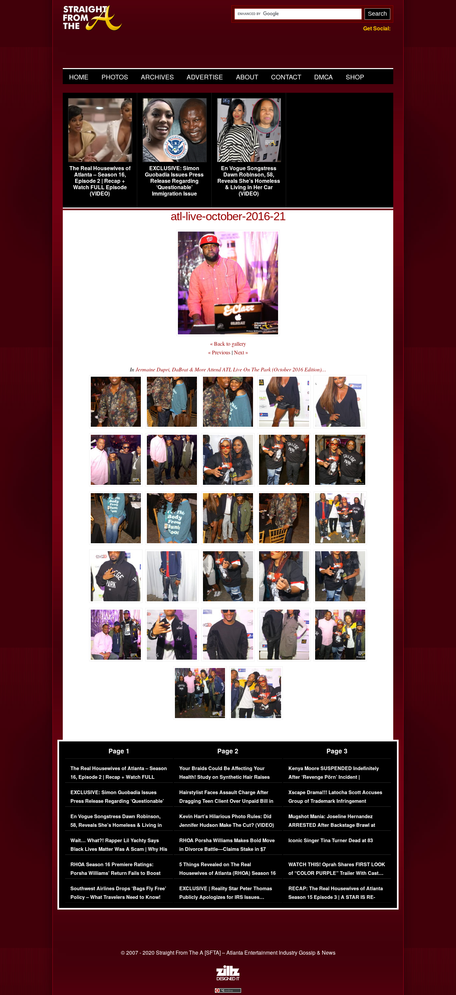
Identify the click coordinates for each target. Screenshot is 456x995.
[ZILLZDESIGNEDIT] (228, 979)
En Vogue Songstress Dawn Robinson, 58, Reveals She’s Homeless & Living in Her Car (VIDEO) (248, 181)
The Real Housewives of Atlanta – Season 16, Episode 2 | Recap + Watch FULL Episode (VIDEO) (100, 181)
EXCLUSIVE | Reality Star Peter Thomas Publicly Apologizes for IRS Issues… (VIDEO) (225, 897)
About (247, 76)
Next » (241, 352)
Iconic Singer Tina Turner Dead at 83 (330, 840)
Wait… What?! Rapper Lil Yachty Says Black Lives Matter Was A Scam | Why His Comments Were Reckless (118, 849)
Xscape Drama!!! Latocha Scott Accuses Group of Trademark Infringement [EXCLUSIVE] (335, 801)
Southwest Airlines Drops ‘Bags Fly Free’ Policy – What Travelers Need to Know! (118, 893)
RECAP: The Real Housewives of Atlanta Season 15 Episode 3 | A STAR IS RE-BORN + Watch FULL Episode (335, 897)
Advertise (205, 76)
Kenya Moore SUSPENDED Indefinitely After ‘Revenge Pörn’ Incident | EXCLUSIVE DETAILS (333, 777)
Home (78, 76)
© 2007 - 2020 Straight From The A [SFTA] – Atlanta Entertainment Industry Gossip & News (228, 952)
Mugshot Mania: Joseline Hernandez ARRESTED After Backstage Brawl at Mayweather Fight (331, 825)
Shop (355, 76)
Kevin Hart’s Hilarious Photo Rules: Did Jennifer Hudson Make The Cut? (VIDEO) (226, 820)
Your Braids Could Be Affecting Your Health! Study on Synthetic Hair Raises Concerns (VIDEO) (224, 777)
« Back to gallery (228, 343)
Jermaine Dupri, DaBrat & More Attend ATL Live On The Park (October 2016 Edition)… (231, 369)
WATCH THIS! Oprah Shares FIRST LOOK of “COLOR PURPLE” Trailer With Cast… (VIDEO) (336, 873)
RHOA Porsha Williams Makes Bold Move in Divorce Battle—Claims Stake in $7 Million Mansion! (227, 849)
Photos (114, 76)
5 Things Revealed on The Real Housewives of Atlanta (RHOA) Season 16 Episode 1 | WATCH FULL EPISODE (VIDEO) (227, 877)
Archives (157, 76)
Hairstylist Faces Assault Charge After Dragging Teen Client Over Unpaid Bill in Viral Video (226, 801)
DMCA (323, 76)
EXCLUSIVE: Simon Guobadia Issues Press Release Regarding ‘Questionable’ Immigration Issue (174, 181)
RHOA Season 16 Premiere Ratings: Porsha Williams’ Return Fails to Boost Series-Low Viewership (115, 873)
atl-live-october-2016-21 (228, 216)
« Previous (219, 352)
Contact (286, 76)
